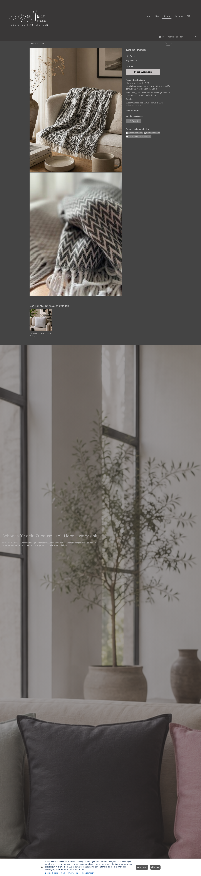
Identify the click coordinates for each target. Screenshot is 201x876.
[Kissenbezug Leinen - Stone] (41, 320)
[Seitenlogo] (29, 16)
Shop (32, 43)
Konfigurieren (88, 873)
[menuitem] (166, 43)
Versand (133, 60)
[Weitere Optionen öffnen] (195, 16)
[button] (133, 121)
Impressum (73, 873)
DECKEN (40, 43)
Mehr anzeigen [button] (132, 110)
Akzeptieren (142, 867)
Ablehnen (155, 867)
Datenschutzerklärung (55, 873)
